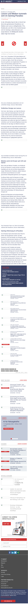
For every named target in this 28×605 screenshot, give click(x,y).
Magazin (3, 563)
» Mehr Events (22, 418)
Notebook (11, 369)
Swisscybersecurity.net (6, 587)
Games (2, 369)
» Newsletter (6, 546)
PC (15, 369)
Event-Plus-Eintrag (5, 574)
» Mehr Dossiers (22, 444)
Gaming (7, 369)
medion (7, 370)
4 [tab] (14, 438)
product (16, 370)
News (2, 8)
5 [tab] (16, 438)
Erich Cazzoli (5, 19)
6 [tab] (17, 438)
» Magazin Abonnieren (9, 539)
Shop (2, 567)
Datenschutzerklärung (6, 597)
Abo (2, 565)
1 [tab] (11, 438)
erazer (11, 370)
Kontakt (3, 572)
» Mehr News (23, 380)
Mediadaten (4, 561)
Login (2, 576)
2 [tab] (12, 438)
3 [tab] (13, 438)
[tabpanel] (14, 425)
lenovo (3, 370)
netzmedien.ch (4, 585)
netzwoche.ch (4, 581)
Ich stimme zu (8, 601)
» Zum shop (5, 543)
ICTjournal (3, 583)
